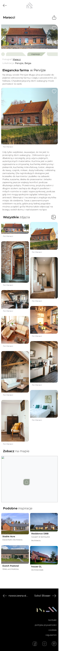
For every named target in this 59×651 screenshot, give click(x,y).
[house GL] (44, 555)
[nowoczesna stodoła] (29, 5)
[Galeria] (54, 43)
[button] (29, 476)
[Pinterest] (54, 643)
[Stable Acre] (15, 523)
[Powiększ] (29, 37)
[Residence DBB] (44, 522)
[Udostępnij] (54, 17)
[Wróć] (4, 5)
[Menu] (54, 5)
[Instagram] (44, 643)
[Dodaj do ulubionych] (54, 28)
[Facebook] (34, 643)
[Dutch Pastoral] (15, 554)
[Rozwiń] (23, 569)
